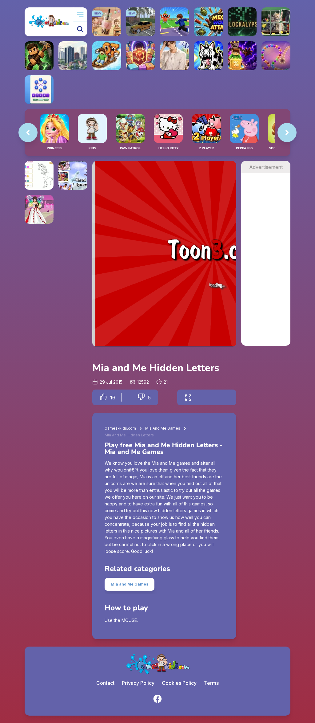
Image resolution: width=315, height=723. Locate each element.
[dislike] (141, 397)
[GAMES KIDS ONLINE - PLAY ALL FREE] (49, 22)
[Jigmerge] (275, 21)
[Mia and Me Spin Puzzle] (72, 175)
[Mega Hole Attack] (208, 21)
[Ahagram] (39, 89)
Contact (105, 683)
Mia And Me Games (162, 428)
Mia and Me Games (129, 584)
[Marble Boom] (275, 55)
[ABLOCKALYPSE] (242, 21)
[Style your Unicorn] (39, 175)
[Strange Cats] (208, 55)
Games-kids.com (120, 428)
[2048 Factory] (140, 55)
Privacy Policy (138, 683)
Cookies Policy (179, 683)
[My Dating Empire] (174, 55)
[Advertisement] (265, 265)
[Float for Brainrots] (106, 55)
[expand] (188, 397)
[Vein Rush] (39, 55)
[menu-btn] (80, 14)
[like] (103, 397)
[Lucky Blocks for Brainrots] (242, 55)
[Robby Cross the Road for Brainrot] (174, 21)
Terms (211, 683)
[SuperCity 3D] (72, 55)
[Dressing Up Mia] (39, 209)
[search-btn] (80, 29)
